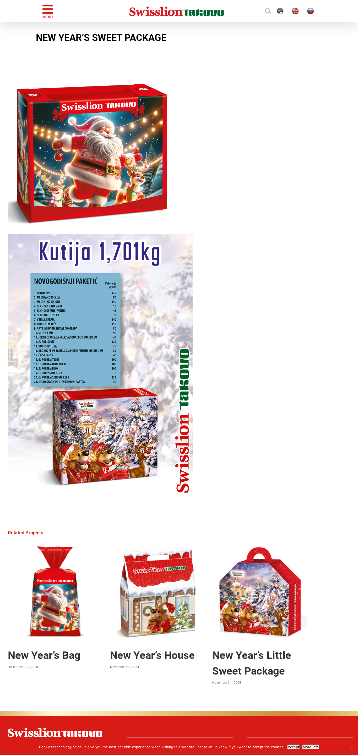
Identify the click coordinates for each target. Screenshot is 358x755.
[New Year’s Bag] (55, 547)
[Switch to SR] (256, 11)
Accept (293, 747)
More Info (311, 747)
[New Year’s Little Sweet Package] (259, 547)
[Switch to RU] (302, 11)
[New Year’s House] (157, 547)
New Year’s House (152, 655)
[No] (351, 747)
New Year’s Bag (44, 655)
